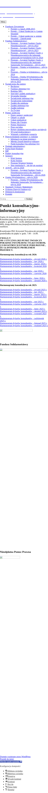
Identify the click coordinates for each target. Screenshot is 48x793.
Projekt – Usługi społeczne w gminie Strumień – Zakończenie (26, 37)
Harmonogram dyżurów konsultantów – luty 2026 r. (22, 261)
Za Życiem (15, 110)
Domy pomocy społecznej (22, 115)
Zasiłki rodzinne (17, 108)
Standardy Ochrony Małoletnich (18, 187)
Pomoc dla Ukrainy (19, 122)
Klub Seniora (16, 158)
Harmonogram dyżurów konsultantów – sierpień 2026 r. (23, 280)
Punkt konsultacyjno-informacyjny (25, 144)
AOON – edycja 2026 (14, 168)
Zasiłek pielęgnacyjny (20, 105)
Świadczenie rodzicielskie (21, 101)
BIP (7, 151)
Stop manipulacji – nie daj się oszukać (27, 165)
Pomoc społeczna (12, 113)
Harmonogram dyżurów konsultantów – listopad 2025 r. (23, 323)
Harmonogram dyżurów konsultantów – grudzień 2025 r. (24, 325)
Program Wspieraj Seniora (22, 163)
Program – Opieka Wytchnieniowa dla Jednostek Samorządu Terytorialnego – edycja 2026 (27, 182)
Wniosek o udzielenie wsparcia (24, 134)
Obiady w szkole (18, 117)
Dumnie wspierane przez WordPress (15, 756)
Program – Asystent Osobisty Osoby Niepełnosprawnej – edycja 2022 (26, 44)
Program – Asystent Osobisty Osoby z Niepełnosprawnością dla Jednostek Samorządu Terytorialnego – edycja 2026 (28, 172)
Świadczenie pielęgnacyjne (22, 98)
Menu (3, 22)
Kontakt (8, 194)
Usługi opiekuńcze (18, 120)
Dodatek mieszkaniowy (15, 146)
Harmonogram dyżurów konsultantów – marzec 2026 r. (23, 264)
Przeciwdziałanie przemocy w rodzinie (21, 137)
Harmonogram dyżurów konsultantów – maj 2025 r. (22, 302)
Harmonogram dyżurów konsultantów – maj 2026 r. (22, 271)
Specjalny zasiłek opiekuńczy (23, 93)
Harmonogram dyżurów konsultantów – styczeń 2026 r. (23, 259)
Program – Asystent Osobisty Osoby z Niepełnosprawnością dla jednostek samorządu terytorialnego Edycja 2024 (27, 55)
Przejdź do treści (7, 759)
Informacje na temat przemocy (23, 139)
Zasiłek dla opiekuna (19, 103)
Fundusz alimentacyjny (20, 89)
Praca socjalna (17, 127)
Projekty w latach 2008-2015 (23, 29)
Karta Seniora (16, 161)
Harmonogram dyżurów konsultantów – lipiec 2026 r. (22, 278)
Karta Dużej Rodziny (14, 149)
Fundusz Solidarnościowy (16, 41)
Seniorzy (9, 156)
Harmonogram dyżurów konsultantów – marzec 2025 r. (23, 294)
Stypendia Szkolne (18, 96)
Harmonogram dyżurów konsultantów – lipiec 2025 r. (22, 309)
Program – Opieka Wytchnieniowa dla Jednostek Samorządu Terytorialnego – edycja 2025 (27, 79)
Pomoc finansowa (18, 125)
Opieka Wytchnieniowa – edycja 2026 (21, 177)
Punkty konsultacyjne (14, 153)
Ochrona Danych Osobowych (18, 189)
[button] (11, 762)
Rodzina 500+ (17, 91)
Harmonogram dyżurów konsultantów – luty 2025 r (21, 292)
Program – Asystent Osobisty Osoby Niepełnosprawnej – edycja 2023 (26, 49)
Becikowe (15, 86)
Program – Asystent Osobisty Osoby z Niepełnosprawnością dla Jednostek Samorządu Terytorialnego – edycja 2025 (28, 62)
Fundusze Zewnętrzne (14, 26)
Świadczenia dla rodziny (15, 84)
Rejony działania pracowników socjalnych (28, 129)
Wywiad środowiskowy (21, 132)
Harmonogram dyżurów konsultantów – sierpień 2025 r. (23, 311)
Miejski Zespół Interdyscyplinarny (25, 141)
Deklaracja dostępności (15, 192)
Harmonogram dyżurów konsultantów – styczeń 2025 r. (23, 290)
